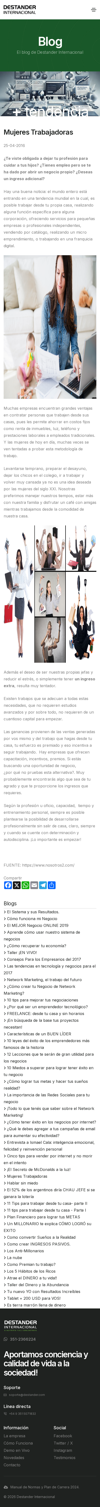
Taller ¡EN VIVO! (22, 952)
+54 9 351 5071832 (22, 1413)
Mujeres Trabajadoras (27, 1176)
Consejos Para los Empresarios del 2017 (44, 959)
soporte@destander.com (27, 1395)
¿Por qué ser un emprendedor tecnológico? (47, 1006)
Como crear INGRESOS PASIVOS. (38, 1244)
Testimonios (64, 1457)
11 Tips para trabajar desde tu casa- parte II (47, 1203)
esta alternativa (58, 772)
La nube (14, 1257)
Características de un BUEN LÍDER (39, 1033)
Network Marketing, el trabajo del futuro (44, 979)
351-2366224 (23, 1339)
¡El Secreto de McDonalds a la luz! (38, 1169)
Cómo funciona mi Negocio (32, 918)
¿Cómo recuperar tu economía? (36, 945)
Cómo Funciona (18, 1443)
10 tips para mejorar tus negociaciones (42, 1000)
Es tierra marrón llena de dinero (36, 1305)
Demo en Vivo (17, 1450)
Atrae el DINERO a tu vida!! (32, 1278)
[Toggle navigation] (93, 9)
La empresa (14, 1435)
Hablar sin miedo (22, 1183)
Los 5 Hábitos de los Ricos (31, 1271)
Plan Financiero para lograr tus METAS (43, 1217)
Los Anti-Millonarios (25, 1250)
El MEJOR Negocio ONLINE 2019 (37, 925)
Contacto (12, 1464)
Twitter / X (63, 1443)
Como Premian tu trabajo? (31, 1264)
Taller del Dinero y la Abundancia (38, 1284)
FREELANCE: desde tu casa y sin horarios (45, 1013)
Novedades (14, 1457)
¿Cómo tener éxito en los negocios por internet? (51, 1122)
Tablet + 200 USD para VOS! (33, 1298)
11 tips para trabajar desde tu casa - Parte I (46, 1210)
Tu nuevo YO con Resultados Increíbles (43, 1291)
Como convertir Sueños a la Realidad (41, 1237)
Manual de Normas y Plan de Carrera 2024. (44, 1487)
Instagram (63, 1450)
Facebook (63, 1435)
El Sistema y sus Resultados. (33, 911)
